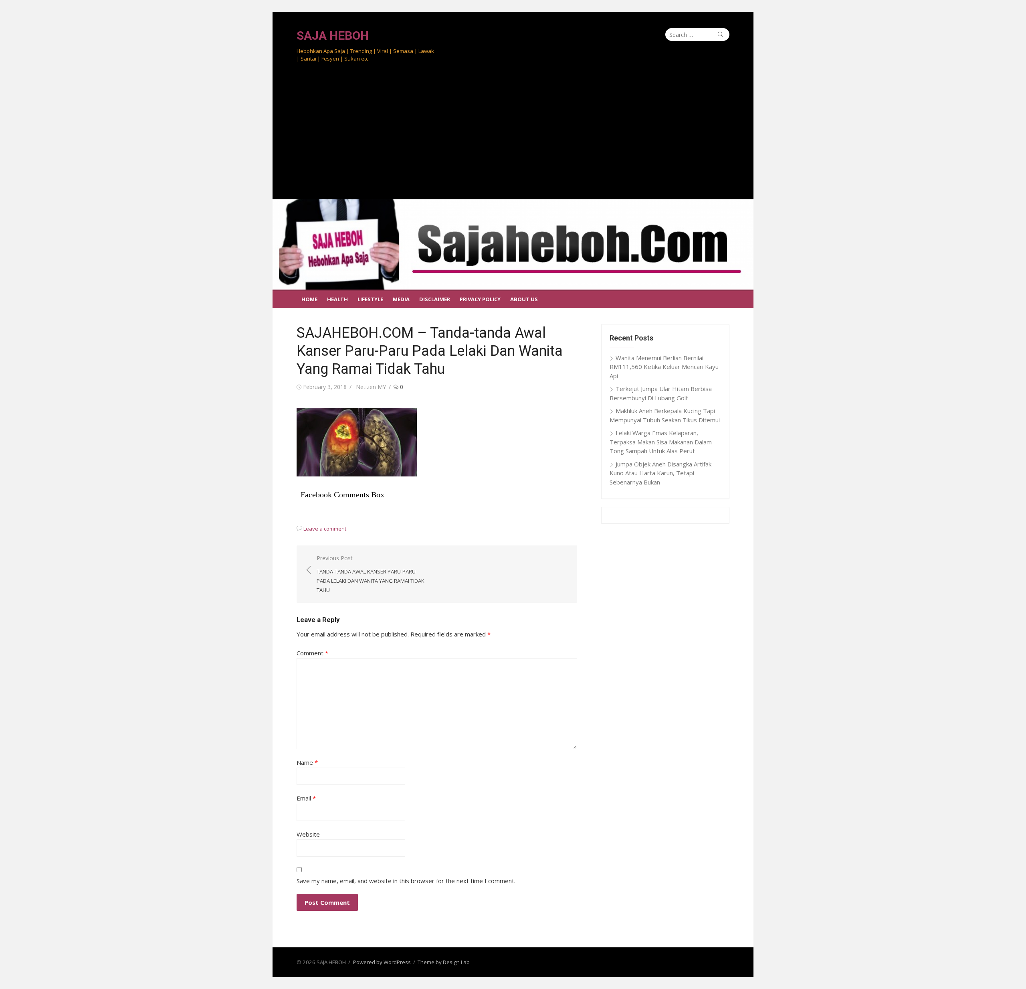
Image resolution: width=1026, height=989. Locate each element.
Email (306, 798)
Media (401, 299)
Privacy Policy (480, 299)
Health (337, 299)
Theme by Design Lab (444, 962)
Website (308, 834)
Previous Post (370, 574)
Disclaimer (434, 299)
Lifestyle (370, 299)
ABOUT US (524, 299)
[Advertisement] (513, 139)
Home (309, 299)
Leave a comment (324, 528)
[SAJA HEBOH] (513, 244)
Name (307, 762)
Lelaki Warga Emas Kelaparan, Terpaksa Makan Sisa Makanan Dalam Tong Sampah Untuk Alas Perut (661, 442)
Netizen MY (371, 387)
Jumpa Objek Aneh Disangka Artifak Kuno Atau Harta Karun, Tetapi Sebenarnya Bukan (660, 473)
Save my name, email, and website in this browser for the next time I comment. (406, 881)
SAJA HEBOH (333, 35)
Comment (312, 653)
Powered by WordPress (382, 962)
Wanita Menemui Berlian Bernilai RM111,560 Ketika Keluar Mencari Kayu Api (664, 367)
